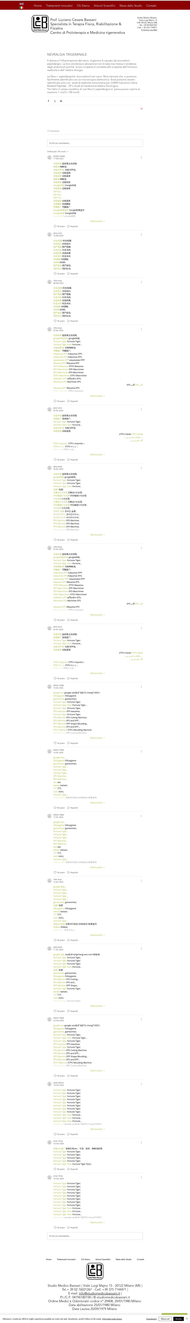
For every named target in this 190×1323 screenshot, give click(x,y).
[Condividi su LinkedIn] (61, 101)
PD (68, 1305)
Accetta (179, 1319)
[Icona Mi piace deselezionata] (55, 226)
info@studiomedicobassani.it (99, 1293)
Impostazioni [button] (151, 1319)
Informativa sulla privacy (112, 1319)
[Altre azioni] (141, 157)
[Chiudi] (186, 1319)
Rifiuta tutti (165, 1319)
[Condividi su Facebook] (48, 101)
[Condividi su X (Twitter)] (55, 101)
